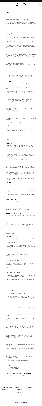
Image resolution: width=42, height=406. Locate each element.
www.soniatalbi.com (22, 308)
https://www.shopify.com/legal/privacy (12, 368)
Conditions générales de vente (19, 389)
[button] (3, 5)
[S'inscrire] (16, 397)
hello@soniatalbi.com (5, 389)
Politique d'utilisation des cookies (19, 392)
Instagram (29, 389)
